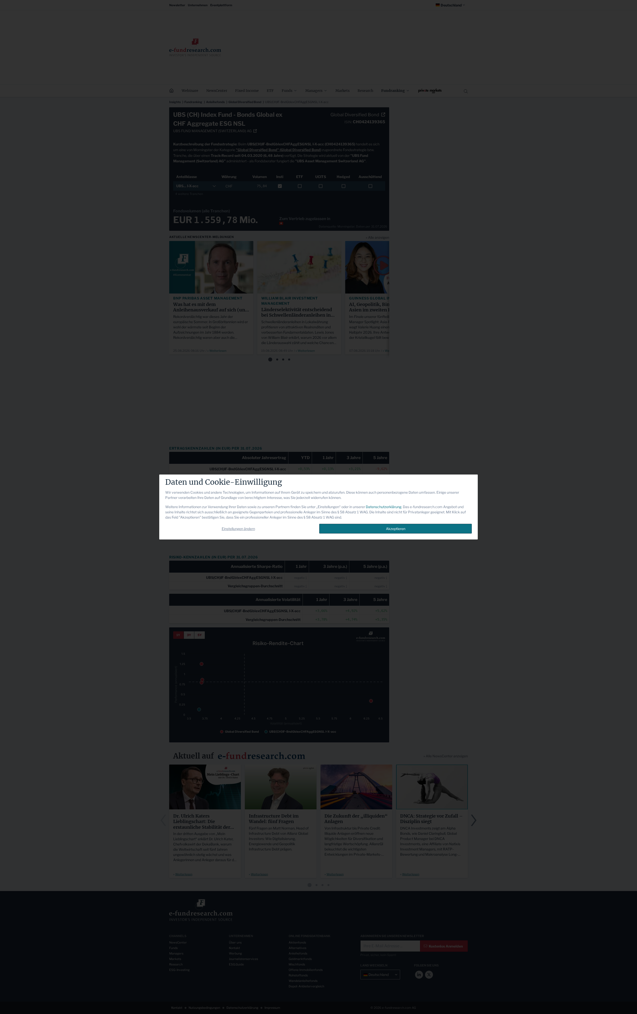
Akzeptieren (395, 529)
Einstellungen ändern (238, 529)
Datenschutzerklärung (383, 507)
